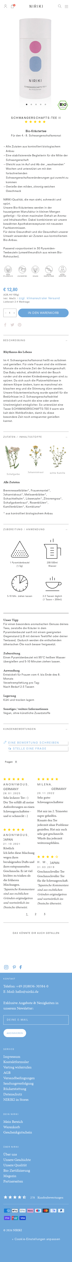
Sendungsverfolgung (18, 1083)
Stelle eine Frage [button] (30, 748)
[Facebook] (5, 325)
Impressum (11, 1056)
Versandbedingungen (19, 1078)
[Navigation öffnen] (66, 6)
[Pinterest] (19, 325)
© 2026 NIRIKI (12, 1230)
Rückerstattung (14, 1088)
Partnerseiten (13, 1181)
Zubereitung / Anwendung (24, 529)
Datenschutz (12, 1094)
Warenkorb (11, 1127)
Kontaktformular (16, 1061)
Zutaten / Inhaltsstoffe (22, 437)
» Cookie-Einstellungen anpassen (36, 1239)
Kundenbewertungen (19, 729)
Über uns (10, 1154)
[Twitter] (12, 325)
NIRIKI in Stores (15, 1099)
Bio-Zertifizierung (16, 1170)
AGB (7, 1072)
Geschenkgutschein (17, 1132)
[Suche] (60, 6)
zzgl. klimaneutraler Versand (39, 298)
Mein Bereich (13, 1121)
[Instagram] (8, 967)
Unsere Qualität (15, 1165)
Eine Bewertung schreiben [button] (33, 743)
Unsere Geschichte (17, 1159)
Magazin (9, 1175)
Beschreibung (14, 340)
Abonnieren (15, 1033)
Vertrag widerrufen (17, 1067)
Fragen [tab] (9, 762)
